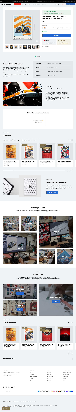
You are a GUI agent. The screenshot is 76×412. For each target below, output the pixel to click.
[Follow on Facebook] (3, 387)
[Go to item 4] (20, 47)
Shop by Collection (26, 4)
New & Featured (36, 4)
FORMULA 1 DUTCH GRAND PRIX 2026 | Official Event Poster (28, 162)
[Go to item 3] (16, 47)
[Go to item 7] (34, 47)
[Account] (58, 4)
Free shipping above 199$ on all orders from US (12, 1)
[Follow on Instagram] (9, 387)
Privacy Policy (49, 372)
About (31, 372)
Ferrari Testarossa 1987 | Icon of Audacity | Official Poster (65, 345)
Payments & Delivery (67, 372)
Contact (64, 378)
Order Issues (65, 376)
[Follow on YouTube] (12, 387)
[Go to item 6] (29, 47)
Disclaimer (49, 380)
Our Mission (32, 374)
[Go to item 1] (7, 47)
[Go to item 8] (38, 47)
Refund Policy (49, 374)
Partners (31, 378)
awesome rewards (65, 43)
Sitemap (48, 382)
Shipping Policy (50, 378)
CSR (30, 380)
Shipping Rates (66, 374)
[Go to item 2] (11, 47)
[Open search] (56, 4)
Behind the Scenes (33, 376)
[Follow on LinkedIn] (15, 387)
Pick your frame (52, 192)
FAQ (63, 380)
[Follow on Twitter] (6, 387)
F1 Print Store (17, 4)
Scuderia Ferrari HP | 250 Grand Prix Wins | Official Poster (46, 162)
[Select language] (63, 4)
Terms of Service (50, 376)
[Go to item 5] (25, 47)
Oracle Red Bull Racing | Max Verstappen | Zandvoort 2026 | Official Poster (10, 163)
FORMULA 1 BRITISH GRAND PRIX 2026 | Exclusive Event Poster (64, 162)
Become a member (70, 4)
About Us (44, 4)
